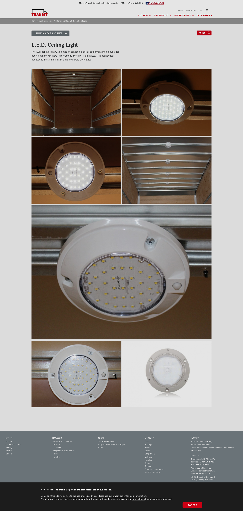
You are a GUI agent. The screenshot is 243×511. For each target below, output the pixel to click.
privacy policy (119, 495)
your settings (138, 498)
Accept (192, 505)
